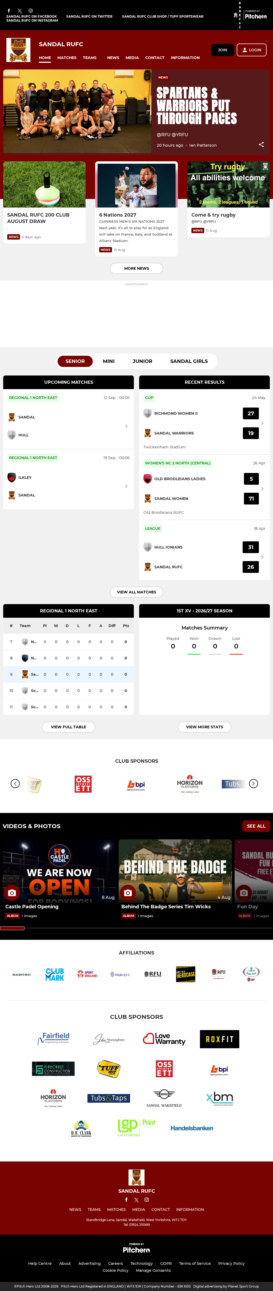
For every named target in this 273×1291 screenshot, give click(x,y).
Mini (109, 361)
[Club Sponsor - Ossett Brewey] (83, 785)
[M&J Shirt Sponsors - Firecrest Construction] (53, 1070)
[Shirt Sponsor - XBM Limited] (219, 1099)
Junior (142, 361)
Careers (115, 1263)
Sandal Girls (189, 361)
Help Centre (40, 1263)
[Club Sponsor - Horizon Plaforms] (189, 785)
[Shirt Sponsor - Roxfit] (219, 1040)
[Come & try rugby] (228, 184)
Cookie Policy (116, 1270)
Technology (141, 1263)
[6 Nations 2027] (136, 184)
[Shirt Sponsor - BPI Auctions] (136, 785)
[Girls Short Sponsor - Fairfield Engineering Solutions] (53, 1040)
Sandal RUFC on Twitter (89, 16)
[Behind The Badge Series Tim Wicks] (175, 871)
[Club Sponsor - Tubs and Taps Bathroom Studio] (108, 1099)
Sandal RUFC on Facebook (31, 16)
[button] (45, 58)
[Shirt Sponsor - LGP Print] (136, 1129)
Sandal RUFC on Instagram (32, 20)
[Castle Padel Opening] (59, 871)
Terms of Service (195, 1263)
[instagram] (30, 11)
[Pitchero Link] (256, 17)
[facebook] (8, 11)
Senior (75, 361)
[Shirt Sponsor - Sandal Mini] (164, 1099)
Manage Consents (153, 1270)
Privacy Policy (231, 1263)
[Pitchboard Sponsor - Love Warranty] (164, 1040)
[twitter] (20, 11)
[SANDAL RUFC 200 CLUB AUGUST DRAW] (44, 184)
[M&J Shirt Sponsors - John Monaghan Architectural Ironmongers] (108, 1040)
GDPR (166, 1263)
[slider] (12, 928)
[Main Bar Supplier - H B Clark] (81, 1129)
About (65, 1263)
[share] (261, 145)
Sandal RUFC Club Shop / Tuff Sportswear (162, 16)
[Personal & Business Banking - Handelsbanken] (192, 1129)
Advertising (89, 1263)
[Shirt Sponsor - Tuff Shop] (108, 1070)
